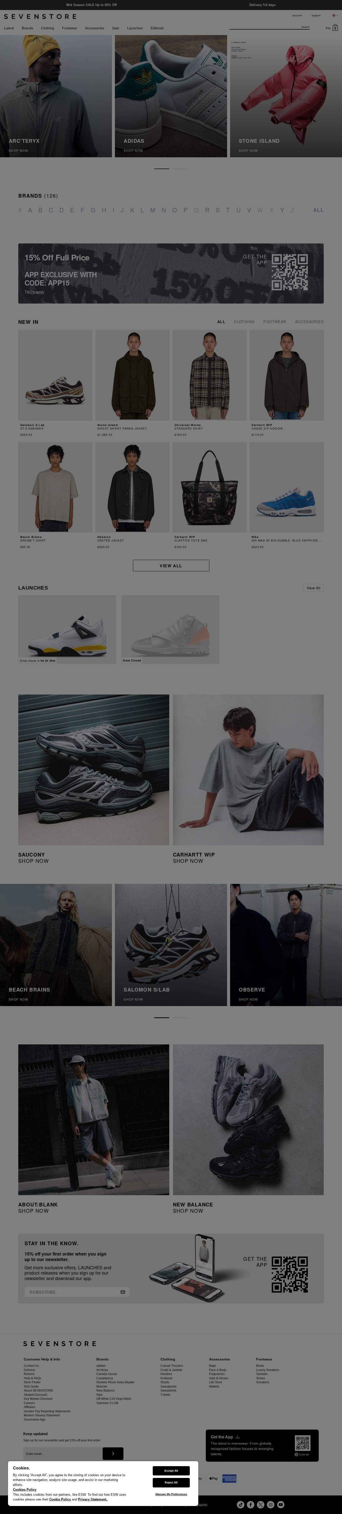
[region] (103, 1483)
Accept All (171, 1470)
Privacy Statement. (92, 1499)
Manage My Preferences (171, 1494)
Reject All (171, 1482)
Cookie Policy (60, 1499)
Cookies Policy (24, 1489)
